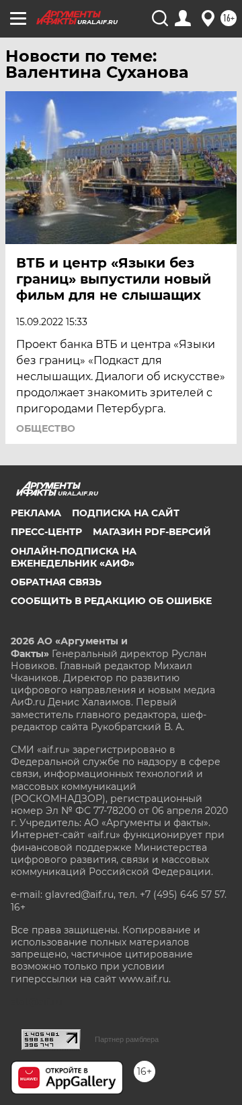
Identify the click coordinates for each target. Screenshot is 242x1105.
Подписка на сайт (125, 513)
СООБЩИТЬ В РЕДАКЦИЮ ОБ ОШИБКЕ (111, 601)
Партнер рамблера (127, 1039)
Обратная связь (56, 582)
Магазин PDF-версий (152, 532)
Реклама (36, 513)
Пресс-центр (46, 532)
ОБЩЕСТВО (45, 428)
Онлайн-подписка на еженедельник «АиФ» (73, 557)
